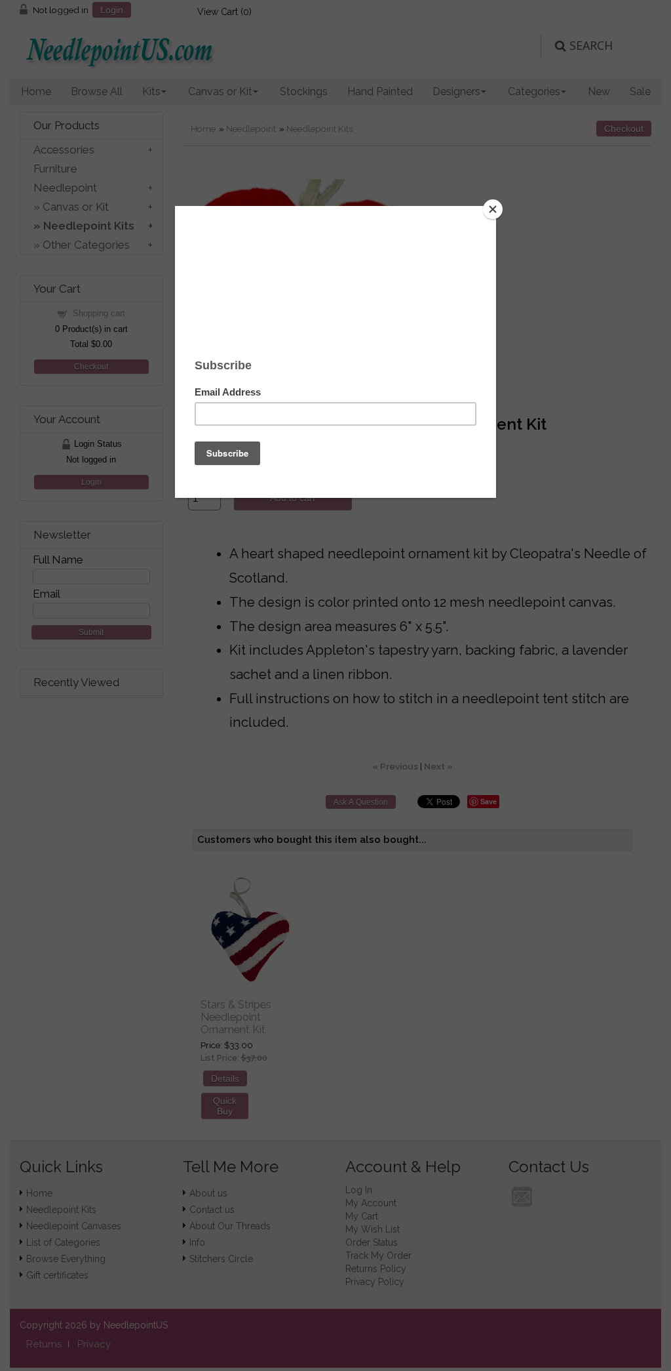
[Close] (493, 209)
